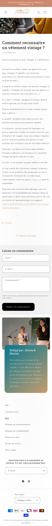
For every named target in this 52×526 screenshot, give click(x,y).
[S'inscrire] (43, 470)
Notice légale (10, 450)
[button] (6, 12)
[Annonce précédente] (5, 3)
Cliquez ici (36, 179)
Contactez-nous (12, 412)
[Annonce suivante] (47, 3)
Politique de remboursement (17, 424)
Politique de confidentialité (17, 431)
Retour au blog (28, 235)
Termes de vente (12, 437)
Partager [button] (8, 223)
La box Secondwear (16, 520)
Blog (7, 418)
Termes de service (13, 443)
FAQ (6, 405)
